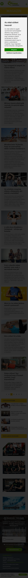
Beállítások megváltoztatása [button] (14, 53)
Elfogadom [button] (14, 49)
